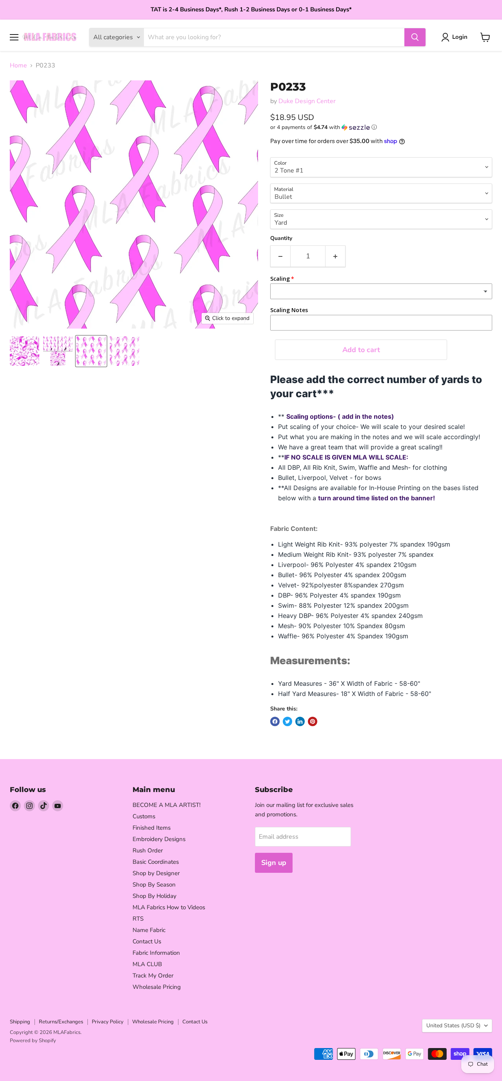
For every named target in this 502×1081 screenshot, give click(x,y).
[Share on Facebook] (275, 721)
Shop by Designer (156, 873)
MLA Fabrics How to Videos (169, 907)
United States (453, 1025)
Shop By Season (154, 884)
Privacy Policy (108, 1021)
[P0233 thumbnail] (24, 351)
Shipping (20, 1021)
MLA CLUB (147, 964)
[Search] (415, 37)
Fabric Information (156, 953)
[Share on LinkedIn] (300, 721)
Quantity (281, 238)
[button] (381, 127)
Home (18, 65)
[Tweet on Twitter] (287, 721)
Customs (144, 816)
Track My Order (153, 975)
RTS (138, 919)
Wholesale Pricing (157, 987)
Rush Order (148, 850)
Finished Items (152, 828)
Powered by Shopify (33, 1040)
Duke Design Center (307, 101)
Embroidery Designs (159, 839)
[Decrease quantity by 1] (280, 256)
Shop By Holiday (154, 896)
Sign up (273, 862)
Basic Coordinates (156, 862)
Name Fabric (149, 930)
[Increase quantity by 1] (336, 256)
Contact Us (147, 941)
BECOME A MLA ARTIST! (166, 805)
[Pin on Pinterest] (312, 721)
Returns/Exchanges (61, 1021)
